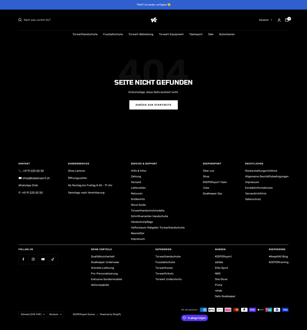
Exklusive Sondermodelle (106, 279)
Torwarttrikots (164, 273)
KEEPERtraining (279, 262)
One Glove (221, 279)
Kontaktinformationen (259, 187)
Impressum (138, 239)
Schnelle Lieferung (102, 267)
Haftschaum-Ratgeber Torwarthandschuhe (158, 227)
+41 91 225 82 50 (33, 170)
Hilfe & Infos (138, 170)
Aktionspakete (100, 285)
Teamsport (196, 34)
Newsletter (137, 233)
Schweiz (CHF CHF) (31, 314)
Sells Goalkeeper (225, 296)
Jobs (206, 187)
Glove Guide (138, 204)
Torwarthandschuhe (85, 34)
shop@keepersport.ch (36, 178)
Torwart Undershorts (168, 279)
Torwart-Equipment (171, 34)
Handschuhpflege (142, 221)
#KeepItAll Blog (278, 256)
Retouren (136, 193)
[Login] (279, 19)
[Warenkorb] (287, 19)
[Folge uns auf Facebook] (23, 259)
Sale (210, 34)
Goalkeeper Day (212, 193)
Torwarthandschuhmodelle (147, 210)
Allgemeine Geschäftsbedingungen (267, 176)
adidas (219, 262)
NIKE (218, 273)
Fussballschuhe (113, 34)
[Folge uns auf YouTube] (43, 259)
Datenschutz (253, 199)
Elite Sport (221, 267)
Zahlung (136, 176)
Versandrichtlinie (255, 193)
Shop (206, 176)
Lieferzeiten (138, 187)
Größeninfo (138, 199)
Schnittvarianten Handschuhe (149, 216)
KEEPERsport (223, 256)
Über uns (208, 170)
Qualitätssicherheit (103, 256)
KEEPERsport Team (215, 182)
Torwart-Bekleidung (140, 34)
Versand (136, 182)
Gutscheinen (227, 34)
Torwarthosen (164, 267)
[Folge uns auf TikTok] (53, 259)
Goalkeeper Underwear (105, 262)
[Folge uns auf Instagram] (33, 259)
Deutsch (264, 19)
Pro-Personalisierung (104, 273)
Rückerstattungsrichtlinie (261, 170)
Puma (218, 285)
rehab (218, 290)
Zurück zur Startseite (154, 104)
